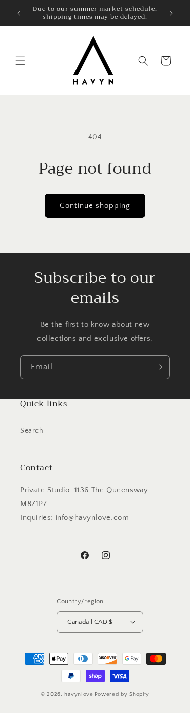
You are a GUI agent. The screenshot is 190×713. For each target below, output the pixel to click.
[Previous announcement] (19, 13)
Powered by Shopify (122, 694)
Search (32, 431)
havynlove (78, 694)
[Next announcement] (171, 13)
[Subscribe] (158, 367)
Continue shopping (95, 205)
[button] (20, 61)
